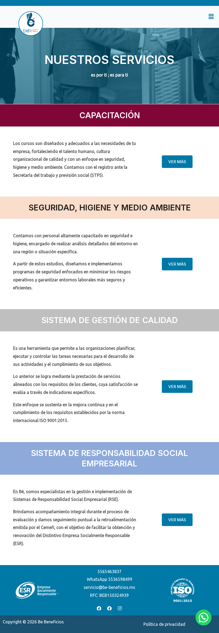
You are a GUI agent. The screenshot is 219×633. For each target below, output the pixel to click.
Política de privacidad (164, 624)
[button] (137, 16)
